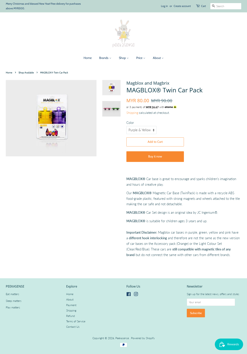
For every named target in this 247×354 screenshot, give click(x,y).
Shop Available (26, 72)
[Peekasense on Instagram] (136, 294)
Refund (70, 315)
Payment (71, 305)
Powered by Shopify (143, 338)
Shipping (132, 112)
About (157, 58)
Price (139, 58)
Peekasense (122, 338)
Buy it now (155, 156)
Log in (164, 6)
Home (88, 58)
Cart (203, 6)
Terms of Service (75, 321)
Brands (104, 58)
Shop (123, 58)
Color (130, 123)
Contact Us (73, 326)
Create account (182, 6)
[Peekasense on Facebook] (128, 294)
